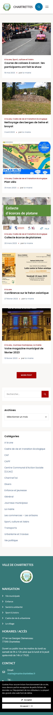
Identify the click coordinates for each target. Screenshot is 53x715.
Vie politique (11, 540)
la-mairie (26, 72)
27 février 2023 (11, 298)
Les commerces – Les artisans (21, 515)
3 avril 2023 (9, 132)
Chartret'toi (11, 478)
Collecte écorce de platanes (22, 237)
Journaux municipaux (22, 345)
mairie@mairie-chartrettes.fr (21, 673)
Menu (47, 6)
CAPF (7, 461)
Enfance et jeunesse (15, 490)
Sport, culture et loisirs (23, 59)
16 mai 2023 (9, 72)
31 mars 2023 (10, 187)
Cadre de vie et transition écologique (30, 119)
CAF (6, 455)
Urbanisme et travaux (16, 534)
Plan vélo (10, 182)
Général (8, 496)
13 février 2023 (10, 358)
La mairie (37, 345)
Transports (10, 528)
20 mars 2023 (10, 243)
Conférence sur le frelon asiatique (26, 293)
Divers (7, 484)
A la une (8, 59)
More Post (26, 375)
